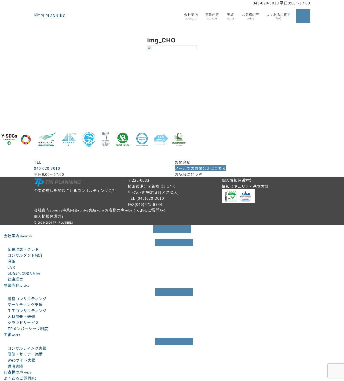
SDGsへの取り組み (24, 273)
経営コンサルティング (27, 298)
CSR (11, 267)
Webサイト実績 (21, 360)
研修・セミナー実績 (25, 354)
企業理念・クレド (23, 249)
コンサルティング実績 (27, 348)
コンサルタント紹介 (25, 255)
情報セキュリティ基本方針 (245, 186)
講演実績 (15, 366)
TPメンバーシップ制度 (27, 328)
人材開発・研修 (21, 316)
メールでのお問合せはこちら (200, 168)
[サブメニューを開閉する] (174, 242)
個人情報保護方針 (237, 180)
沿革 (11, 261)
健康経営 (15, 279)
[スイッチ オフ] (303, 16)
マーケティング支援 (25, 304)
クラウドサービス (23, 322)
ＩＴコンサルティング (27, 310)
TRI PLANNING (63, 222)
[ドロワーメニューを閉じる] (172, 229)
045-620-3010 (47, 168)
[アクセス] (169, 192)
